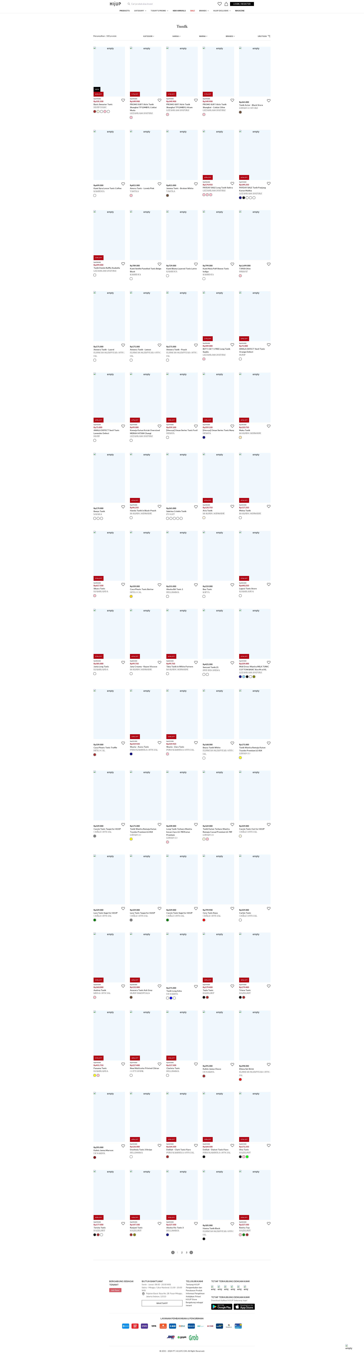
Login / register (242, 4)
